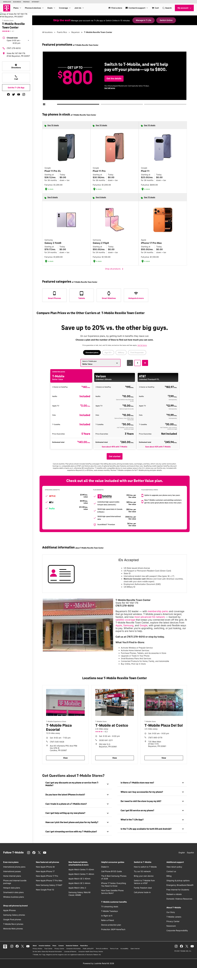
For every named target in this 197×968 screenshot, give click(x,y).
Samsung (128, 625)
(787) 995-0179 (155, 737)
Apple (119, 625)
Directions (16, 66)
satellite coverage (125, 619)
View (65, 758)
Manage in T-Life (143, 20)
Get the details (114, 78)
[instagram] (23, 94)
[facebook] (8, 94)
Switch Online (166, 20)
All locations (47, 32)
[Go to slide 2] (101, 104)
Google (143, 625)
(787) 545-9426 (57, 742)
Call (16, 77)
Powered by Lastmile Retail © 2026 (98, 963)
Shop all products (114, 269)
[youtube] (18, 94)
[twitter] (13, 94)
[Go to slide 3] (145, 104)
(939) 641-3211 (106, 740)
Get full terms (109, 88)
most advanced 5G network (149, 617)
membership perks (158, 611)
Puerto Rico (62, 32)
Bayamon (75, 32)
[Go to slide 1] (58, 104)
